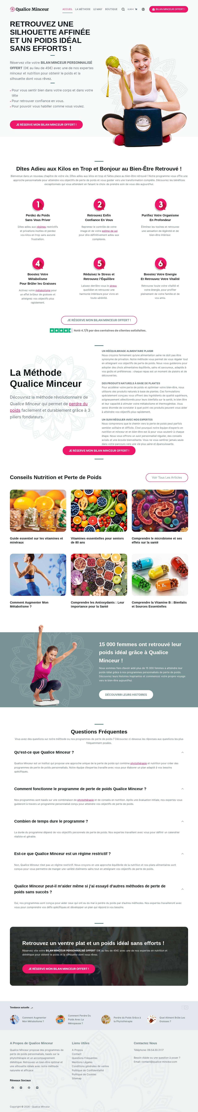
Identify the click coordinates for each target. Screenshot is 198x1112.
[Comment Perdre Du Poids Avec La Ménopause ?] (60, 1019)
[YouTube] (37, 1088)
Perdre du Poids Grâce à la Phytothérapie (127, 1019)
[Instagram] (21, 1088)
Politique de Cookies (84, 1074)
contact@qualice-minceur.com (159, 1061)
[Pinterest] (29, 1088)
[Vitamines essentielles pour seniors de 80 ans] (99, 511)
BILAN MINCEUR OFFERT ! (170, 9)
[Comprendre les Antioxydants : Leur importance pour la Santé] (99, 575)
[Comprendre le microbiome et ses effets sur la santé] (160, 511)
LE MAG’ (97, 9)
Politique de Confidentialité (88, 1070)
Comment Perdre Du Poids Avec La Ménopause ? (79, 1019)
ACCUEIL (67, 9)
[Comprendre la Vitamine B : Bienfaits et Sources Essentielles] (160, 575)
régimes (41, 226)
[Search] (123, 9)
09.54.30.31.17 (155, 1049)
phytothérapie (138, 763)
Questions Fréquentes (84, 1058)
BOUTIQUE (111, 9)
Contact (76, 1054)
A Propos (77, 1049)
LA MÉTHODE (82, 9)
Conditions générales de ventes (90, 1066)
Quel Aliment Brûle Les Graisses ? (172, 1019)
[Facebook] (13, 1088)
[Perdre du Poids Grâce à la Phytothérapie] (106, 1019)
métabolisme (42, 290)
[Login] (143, 9)
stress (113, 285)
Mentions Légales (82, 1062)
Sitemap (77, 1078)
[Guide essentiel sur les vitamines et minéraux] (38, 511)
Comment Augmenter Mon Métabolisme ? (34, 1019)
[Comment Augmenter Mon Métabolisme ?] (38, 575)
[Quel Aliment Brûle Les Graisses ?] (151, 1019)
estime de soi (110, 230)
